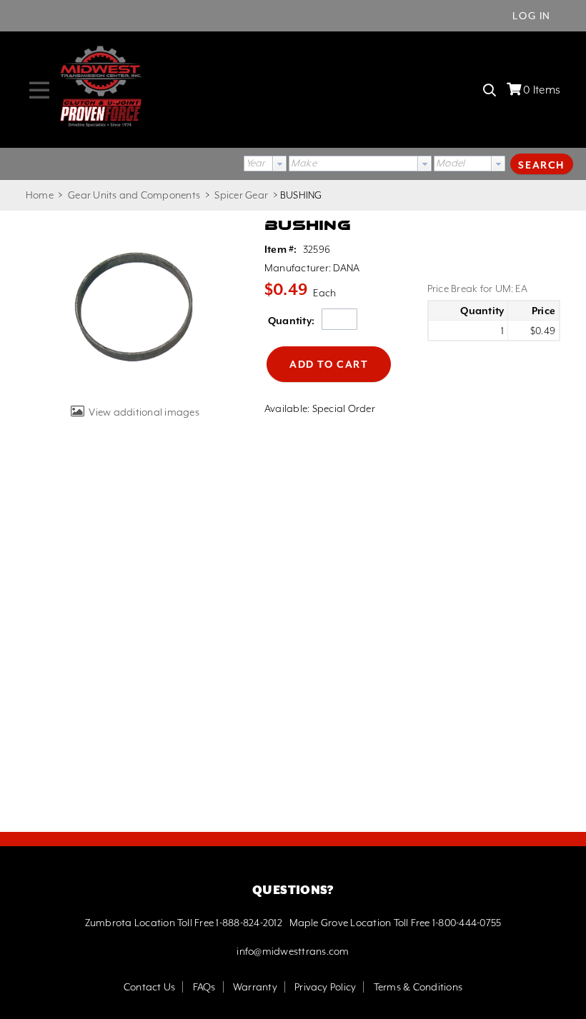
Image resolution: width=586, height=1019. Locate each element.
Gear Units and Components (134, 195)
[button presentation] (279, 163)
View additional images (144, 412)
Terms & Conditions (418, 987)
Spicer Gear (241, 195)
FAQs (204, 987)
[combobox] (265, 163)
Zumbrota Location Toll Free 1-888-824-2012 (183, 922)
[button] (541, 163)
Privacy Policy (325, 987)
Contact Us (149, 987)
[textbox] (353, 163)
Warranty (255, 987)
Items (541, 90)
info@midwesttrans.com (293, 951)
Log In (531, 15)
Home (40, 195)
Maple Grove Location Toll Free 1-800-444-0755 (395, 922)
